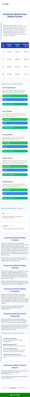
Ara (6, 99)
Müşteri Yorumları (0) (8, 104)
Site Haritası (13, 387)
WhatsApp (7, 96)
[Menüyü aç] (27, 4)
